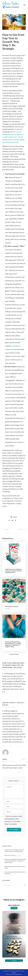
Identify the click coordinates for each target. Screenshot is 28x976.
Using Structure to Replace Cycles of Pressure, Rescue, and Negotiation (13, 570)
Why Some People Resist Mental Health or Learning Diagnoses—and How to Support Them (13, 644)
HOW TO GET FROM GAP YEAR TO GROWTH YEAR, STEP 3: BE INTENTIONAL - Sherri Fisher (13, 665)
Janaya (4, 759)
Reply (24, 663)
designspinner (17, 974)
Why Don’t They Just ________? (11, 607)
